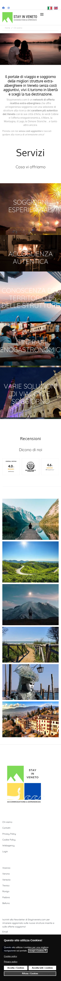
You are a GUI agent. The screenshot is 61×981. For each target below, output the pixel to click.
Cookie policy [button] (10, 956)
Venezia (6, 879)
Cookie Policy (8, 839)
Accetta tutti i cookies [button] (42, 968)
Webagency (8, 845)
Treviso (5, 885)
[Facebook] (3, 7)
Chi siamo (7, 822)
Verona (6, 873)
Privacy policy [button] (10, 961)
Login (5, 851)
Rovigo (5, 891)
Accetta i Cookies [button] (15, 968)
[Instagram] (9, 7)
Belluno (6, 903)
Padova (6, 897)
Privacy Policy (9, 833)
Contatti (6, 827)
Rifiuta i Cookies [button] (30, 973)
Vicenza (6, 867)
